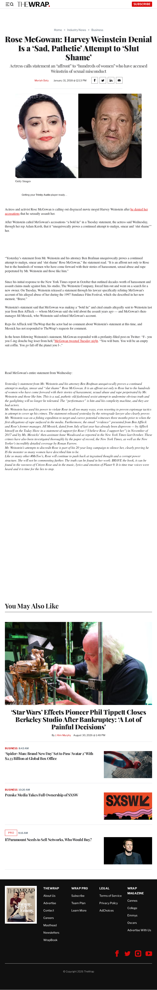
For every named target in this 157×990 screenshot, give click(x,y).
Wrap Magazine (135, 891)
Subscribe (141, 4)
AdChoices (106, 910)
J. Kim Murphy (63, 735)
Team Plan (78, 903)
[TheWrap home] (33, 4)
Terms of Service (110, 895)
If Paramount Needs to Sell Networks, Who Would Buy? (48, 839)
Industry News (76, 30)
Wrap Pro (79, 888)
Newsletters (51, 932)
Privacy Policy (108, 903)
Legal (104, 888)
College (132, 908)
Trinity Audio (43, 194)
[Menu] (9, 4)
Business (97, 30)
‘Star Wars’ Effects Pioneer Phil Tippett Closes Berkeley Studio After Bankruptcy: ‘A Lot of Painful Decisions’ (78, 719)
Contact (48, 910)
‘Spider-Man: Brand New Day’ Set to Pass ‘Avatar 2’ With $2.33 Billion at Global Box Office (49, 756)
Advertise (49, 903)
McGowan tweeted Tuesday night (76, 341)
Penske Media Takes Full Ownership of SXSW (41, 794)
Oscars (132, 922)
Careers (48, 918)
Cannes (132, 900)
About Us (49, 895)
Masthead (50, 925)
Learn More (78, 910)
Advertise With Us (139, 930)
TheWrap (51, 888)
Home (58, 30)
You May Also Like (32, 605)
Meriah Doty (42, 80)
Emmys (132, 915)
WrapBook (50, 940)
